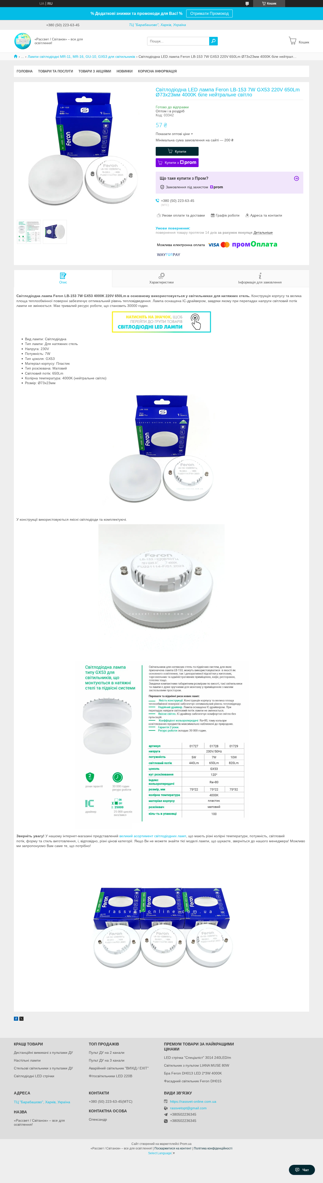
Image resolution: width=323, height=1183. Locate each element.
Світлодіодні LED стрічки (34, 1076)
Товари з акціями (94, 71)
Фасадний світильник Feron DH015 (193, 1081)
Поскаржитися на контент (173, 1148)
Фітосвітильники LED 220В (110, 1076)
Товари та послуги (55, 71)
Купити (180, 151)
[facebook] (16, 1019)
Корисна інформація (157, 71)
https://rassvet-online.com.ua (193, 1101)
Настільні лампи (27, 1060)
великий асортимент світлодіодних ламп (152, 836)
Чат (306, 1170)
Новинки (124, 71)
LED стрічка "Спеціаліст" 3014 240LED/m (197, 1058)
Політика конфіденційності (213, 1148)
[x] (21, 1019)
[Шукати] (213, 41)
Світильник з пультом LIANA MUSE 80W (196, 1065)
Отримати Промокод (209, 13)
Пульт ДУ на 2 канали (106, 1052)
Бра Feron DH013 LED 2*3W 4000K (193, 1073)
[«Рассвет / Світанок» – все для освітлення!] (23, 41)
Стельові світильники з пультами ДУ (43, 1068)
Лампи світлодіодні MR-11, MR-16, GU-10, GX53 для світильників (81, 57)
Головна (25, 71)
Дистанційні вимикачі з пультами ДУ (43, 1052)
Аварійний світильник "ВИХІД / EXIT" (119, 1068)
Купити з (172, 163)
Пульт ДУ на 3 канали (106, 1060)
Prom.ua (186, 1144)
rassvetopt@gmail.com (188, 1108)
